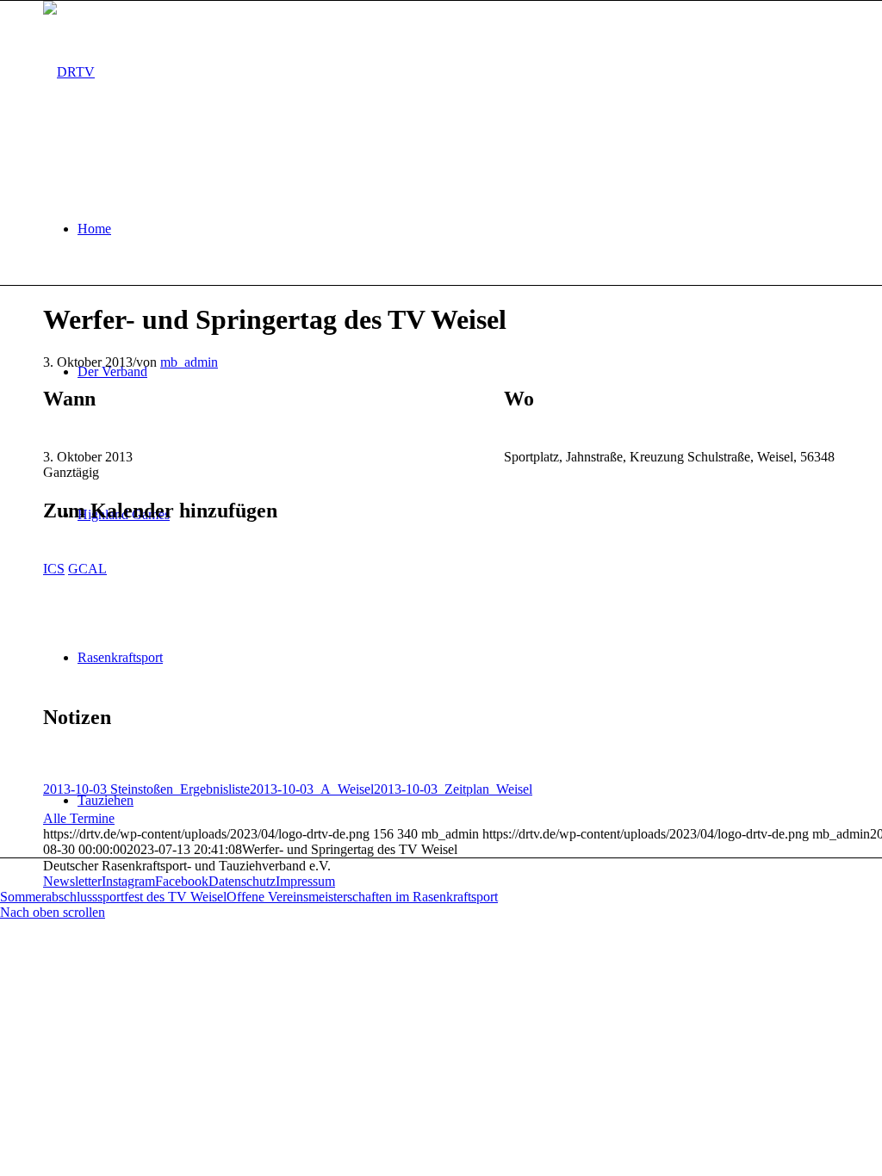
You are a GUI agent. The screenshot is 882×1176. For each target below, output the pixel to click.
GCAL (87, 568)
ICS (54, 568)
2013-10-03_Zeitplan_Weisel (453, 789)
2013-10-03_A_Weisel (312, 789)
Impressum (305, 881)
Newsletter (72, 881)
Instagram (128, 881)
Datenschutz (242, 881)
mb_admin (189, 362)
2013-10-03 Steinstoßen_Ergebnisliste (146, 789)
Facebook (181, 881)
